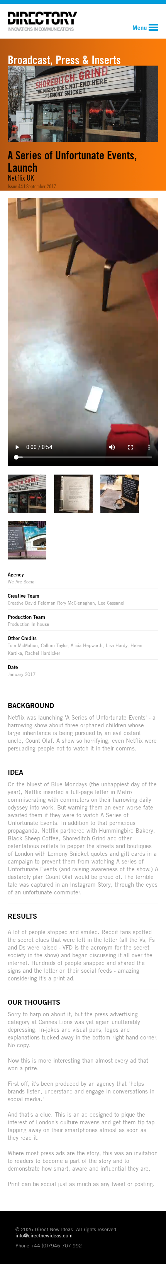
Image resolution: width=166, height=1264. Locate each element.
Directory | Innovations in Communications (42, 21)
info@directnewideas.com (44, 1235)
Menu (139, 27)
